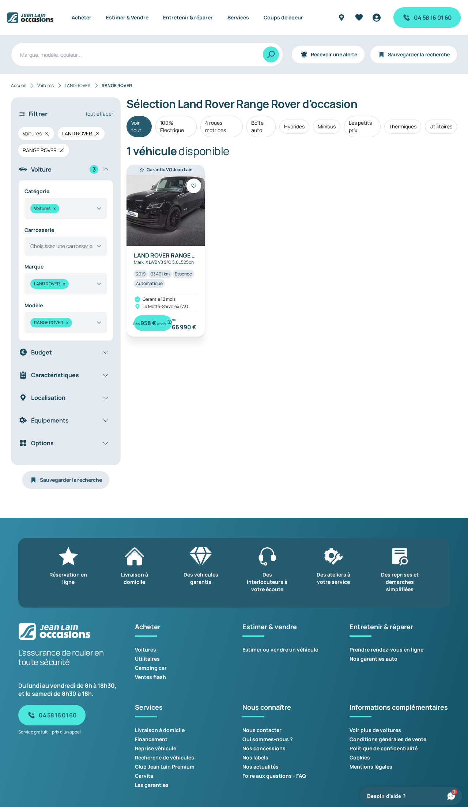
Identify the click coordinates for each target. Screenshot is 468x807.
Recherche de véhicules (164, 757)
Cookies (360, 757)
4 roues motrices (215, 126)
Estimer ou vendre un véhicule (280, 649)
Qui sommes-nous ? (267, 739)
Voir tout (136, 126)
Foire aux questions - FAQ (274, 775)
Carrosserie (39, 229)
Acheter (81, 17)
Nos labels (255, 757)
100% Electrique (172, 126)
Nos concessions (264, 748)
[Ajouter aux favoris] (193, 186)
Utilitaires (441, 126)
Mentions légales (371, 766)
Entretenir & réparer (188, 17)
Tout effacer (99, 113)
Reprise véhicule (155, 748)
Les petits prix (360, 126)
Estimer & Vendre (127, 17)
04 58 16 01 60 (433, 18)
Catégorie (36, 191)
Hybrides (294, 126)
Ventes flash (150, 676)
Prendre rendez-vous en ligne (386, 649)
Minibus (327, 126)
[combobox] (65, 208)
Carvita (144, 775)
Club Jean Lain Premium (165, 766)
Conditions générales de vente (388, 739)
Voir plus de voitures (375, 730)
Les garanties (152, 784)
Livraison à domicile (160, 730)
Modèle (33, 305)
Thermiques (402, 126)
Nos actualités (260, 766)
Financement (151, 739)
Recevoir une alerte (334, 54)
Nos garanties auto (373, 658)
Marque (34, 266)
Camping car (151, 667)
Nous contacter (262, 730)
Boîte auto (257, 126)
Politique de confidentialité (384, 748)
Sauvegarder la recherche (419, 54)
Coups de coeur (283, 17)
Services (238, 17)
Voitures (145, 649)
